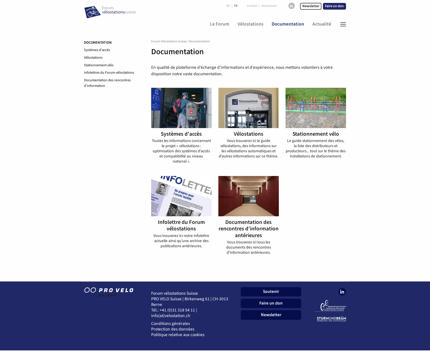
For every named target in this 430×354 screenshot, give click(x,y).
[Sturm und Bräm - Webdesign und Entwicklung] (327, 319)
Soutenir (271, 291)
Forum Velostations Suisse (169, 41)
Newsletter (310, 6)
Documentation (98, 42)
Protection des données (172, 329)
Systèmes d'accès (97, 49)
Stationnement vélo (99, 65)
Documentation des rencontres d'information (107, 83)
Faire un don (334, 6)
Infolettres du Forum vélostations (109, 72)
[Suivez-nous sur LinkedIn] (291, 6)
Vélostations (93, 57)
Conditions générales (170, 323)
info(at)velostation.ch (170, 316)
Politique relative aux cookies (177, 335)
